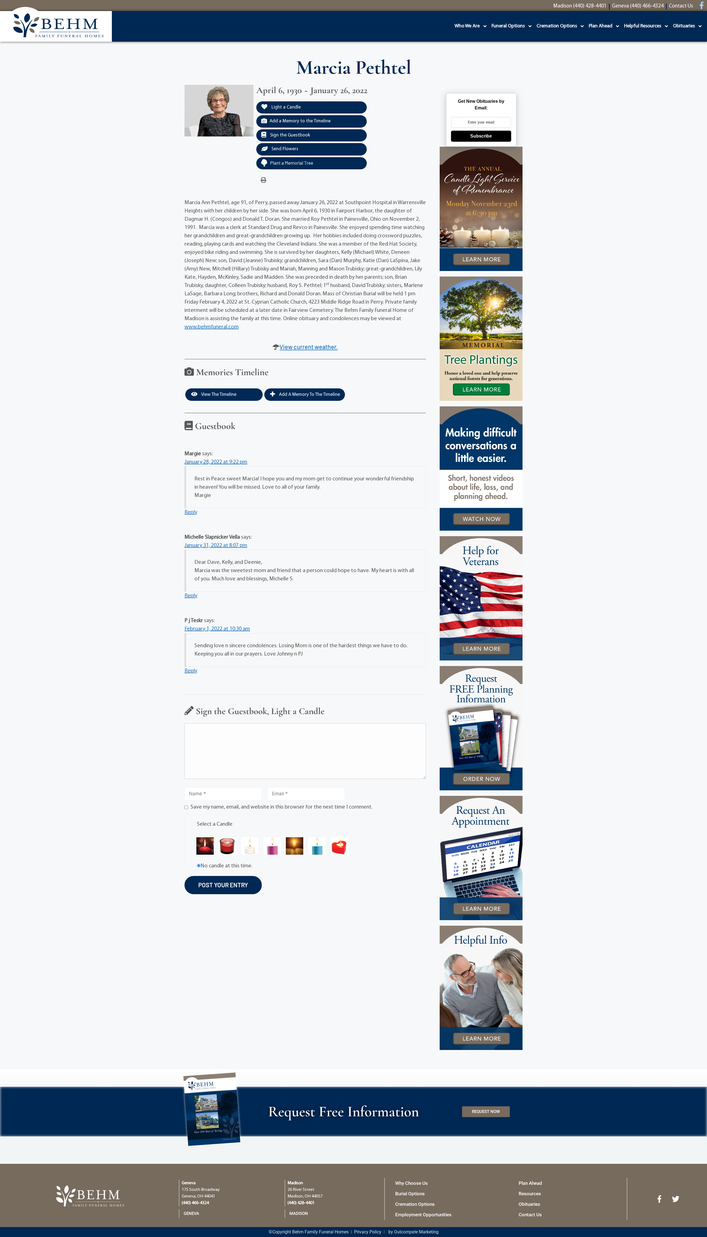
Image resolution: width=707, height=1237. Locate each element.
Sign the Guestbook (289, 135)
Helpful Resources (642, 26)
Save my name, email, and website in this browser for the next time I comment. (282, 807)
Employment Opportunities (423, 1214)
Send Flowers (284, 149)
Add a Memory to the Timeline (300, 121)
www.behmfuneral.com (211, 327)
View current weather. (308, 346)
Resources (530, 1193)
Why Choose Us (411, 1183)
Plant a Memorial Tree (291, 162)
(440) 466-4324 (195, 1203)
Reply (190, 512)
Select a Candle (215, 824)
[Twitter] (675, 1198)
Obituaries (684, 26)
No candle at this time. (226, 866)
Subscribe (481, 136)
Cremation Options (557, 26)
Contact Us (530, 1214)
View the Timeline (218, 394)
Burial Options (410, 1193)
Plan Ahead (600, 26)
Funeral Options (508, 26)
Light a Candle (285, 107)
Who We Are (467, 26)
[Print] (263, 180)
